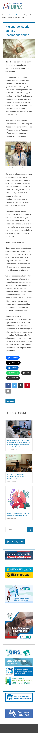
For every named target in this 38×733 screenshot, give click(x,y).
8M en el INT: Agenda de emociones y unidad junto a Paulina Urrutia (16, 476)
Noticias (10, 401)
